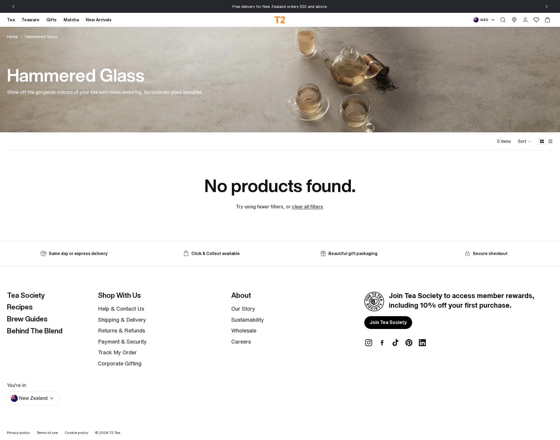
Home (12, 37)
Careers (241, 341)
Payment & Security (122, 341)
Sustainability (247, 319)
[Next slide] (546, 6)
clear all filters (307, 206)
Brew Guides (27, 319)
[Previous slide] (13, 6)
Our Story (243, 308)
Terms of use (47, 432)
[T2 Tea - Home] (280, 20)
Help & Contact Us (121, 308)
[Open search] (502, 19)
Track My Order (117, 352)
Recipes (20, 307)
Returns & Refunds (121, 330)
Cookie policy (76, 432)
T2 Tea (114, 432)
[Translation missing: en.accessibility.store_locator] (514, 19)
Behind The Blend (34, 330)
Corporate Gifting (119, 363)
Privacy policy (18, 432)
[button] (524, 141)
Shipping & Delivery (122, 319)
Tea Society (26, 295)
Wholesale (243, 330)
